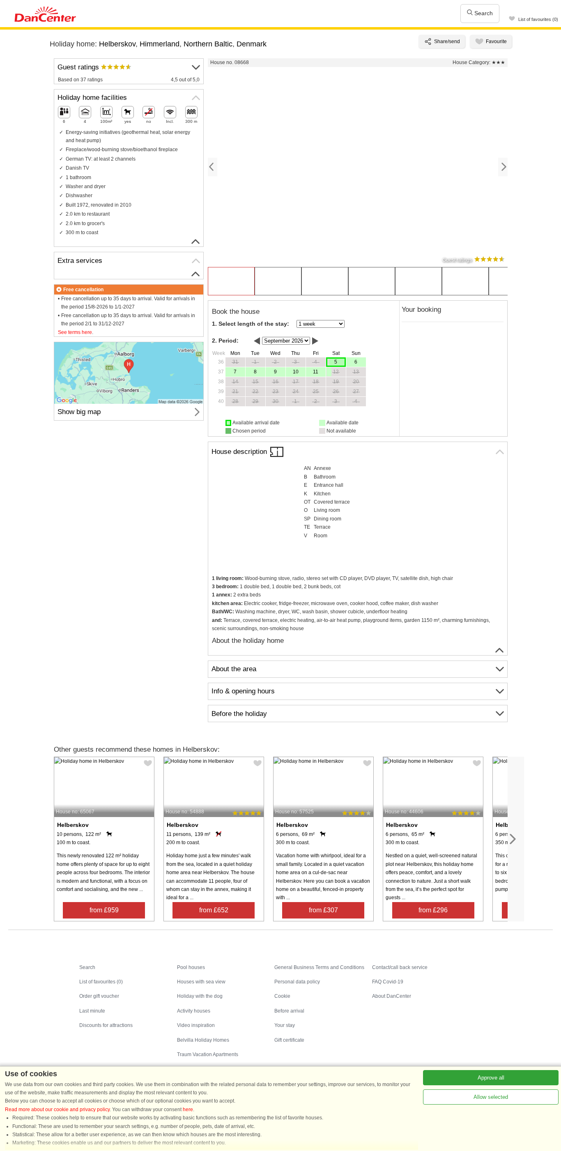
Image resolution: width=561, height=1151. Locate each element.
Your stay (284, 1025)
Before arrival (289, 1011)
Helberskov (117, 44)
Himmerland (159, 44)
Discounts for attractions (106, 1025)
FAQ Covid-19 (387, 982)
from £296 (433, 910)
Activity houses (193, 1011)
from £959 (104, 910)
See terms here (75, 332)
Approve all (491, 1078)
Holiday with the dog (200, 996)
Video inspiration (196, 1025)
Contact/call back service (400, 967)
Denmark (252, 44)
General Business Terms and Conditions (319, 967)
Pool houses (191, 967)
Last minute (92, 1011)
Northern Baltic (208, 44)
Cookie (282, 996)
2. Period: (225, 340)
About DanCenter (391, 996)
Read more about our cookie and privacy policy (57, 1109)
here (188, 1109)
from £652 (213, 910)
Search (483, 13)
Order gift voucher (99, 996)
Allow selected (491, 1097)
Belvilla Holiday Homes (203, 1040)
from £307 (323, 910)
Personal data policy (297, 982)
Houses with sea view (201, 982)
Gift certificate (289, 1040)
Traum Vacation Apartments (207, 1054)
